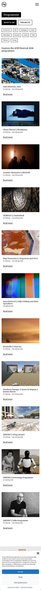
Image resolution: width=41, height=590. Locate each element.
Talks (33, 35)
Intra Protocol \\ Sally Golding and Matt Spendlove (20, 302)
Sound (26, 35)
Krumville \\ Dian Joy (12, 347)
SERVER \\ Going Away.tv (14, 435)
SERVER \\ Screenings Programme (18, 477)
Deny (20, 577)
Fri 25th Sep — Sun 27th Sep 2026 (13, 89)
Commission (6, 30)
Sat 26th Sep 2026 (8, 306)
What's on (9, 22)
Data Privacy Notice (14, 587)
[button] (38, 553)
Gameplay (24, 30)
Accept (20, 572)
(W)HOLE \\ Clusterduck (13, 215)
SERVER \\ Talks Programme (15, 520)
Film (15, 30)
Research (17, 35)
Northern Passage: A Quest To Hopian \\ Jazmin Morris (20, 390)
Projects (25, 22)
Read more (8, 94)
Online (33, 30)
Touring (14, 40)
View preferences (20, 583)
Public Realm (6, 35)
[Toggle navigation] (37, 4)
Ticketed (5, 40)
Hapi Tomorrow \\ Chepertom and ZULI (20, 258)
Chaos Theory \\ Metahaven (15, 130)
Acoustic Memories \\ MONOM (16, 173)
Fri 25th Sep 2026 (8, 480)
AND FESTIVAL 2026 (12, 87)
